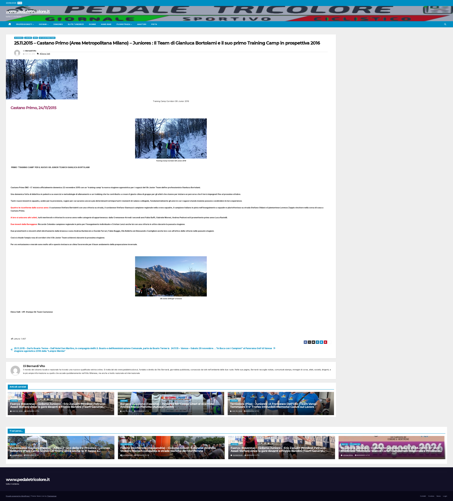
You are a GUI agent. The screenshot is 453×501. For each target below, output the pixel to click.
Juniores (58, 24)
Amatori (141, 24)
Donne (92, 24)
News (35, 38)
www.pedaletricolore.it (28, 11)
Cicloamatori (355, 444)
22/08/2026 (238, 455)
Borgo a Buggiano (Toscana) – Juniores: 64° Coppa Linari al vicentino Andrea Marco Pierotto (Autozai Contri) (167, 405)
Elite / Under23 (76, 24)
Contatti (423, 496)
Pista (154, 24)
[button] (445, 24)
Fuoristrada (124, 24)
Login (445, 496)
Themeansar (51, 496)
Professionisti (24, 24)
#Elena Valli (45, 54)
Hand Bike (106, 24)
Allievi (13, 444)
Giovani (43, 24)
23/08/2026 (17, 455)
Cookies (431, 496)
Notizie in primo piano (47, 38)
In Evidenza (19, 38)
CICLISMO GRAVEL (126, 444)
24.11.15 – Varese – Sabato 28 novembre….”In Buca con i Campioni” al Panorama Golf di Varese (221, 348)
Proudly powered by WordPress (18, 496)
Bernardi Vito (30, 51)
